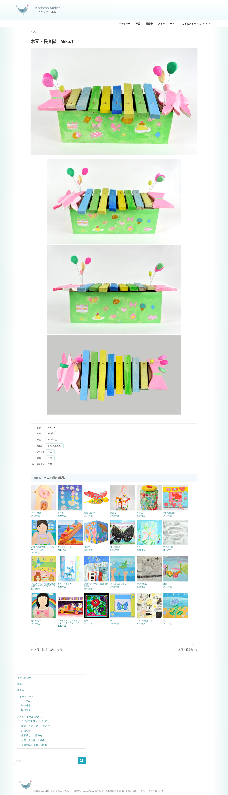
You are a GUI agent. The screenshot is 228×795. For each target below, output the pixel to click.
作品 (138, 23)
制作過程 (26, 705)
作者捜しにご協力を (31, 735)
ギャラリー (124, 23)
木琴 (50, 457)
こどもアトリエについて (195, 23)
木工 (50, 451)
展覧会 (149, 23)
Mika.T (51, 427)
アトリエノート (166, 23)
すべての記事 (24, 677)
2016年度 (52, 439)
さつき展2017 (54, 445)
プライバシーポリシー (157, 791)
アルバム (26, 700)
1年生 (50, 433)
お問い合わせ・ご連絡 (33, 740)
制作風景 (26, 710)
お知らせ (26, 730)
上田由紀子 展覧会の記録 (34, 745)
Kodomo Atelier (47, 8)
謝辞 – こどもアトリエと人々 (36, 726)
